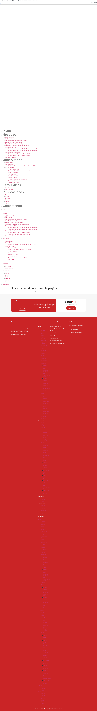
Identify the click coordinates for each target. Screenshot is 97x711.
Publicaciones (13, 192)
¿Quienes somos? (9, 137)
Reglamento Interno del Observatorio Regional (16, 140)
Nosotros (10, 134)
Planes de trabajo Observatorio (12, 152)
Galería (7, 201)
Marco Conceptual (9, 167)
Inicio (7, 131)
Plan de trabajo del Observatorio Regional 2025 (19, 153)
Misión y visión (8, 139)
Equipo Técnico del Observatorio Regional (15, 143)
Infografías (7, 199)
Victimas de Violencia (13, 177)
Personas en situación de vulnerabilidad (17, 179)
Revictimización (11, 180)
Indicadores (8, 187)
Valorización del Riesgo (13, 182)
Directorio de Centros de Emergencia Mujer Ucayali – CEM (22, 165)
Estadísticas (12, 185)
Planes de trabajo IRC (10, 147)
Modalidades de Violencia (14, 175)
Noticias (7, 194)
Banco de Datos (9, 189)
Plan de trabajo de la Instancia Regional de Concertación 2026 (22, 150)
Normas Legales (9, 162)
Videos (7, 203)
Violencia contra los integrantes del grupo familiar (19, 170)
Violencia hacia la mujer (13, 169)
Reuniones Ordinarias (10, 157)
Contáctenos (12, 206)
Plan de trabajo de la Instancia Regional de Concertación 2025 (22, 148)
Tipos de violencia (12, 174)
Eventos (7, 196)
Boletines (7, 198)
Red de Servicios (9, 164)
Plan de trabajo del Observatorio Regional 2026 (19, 155)
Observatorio (12, 160)
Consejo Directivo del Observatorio (13, 142)
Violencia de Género (13, 172)
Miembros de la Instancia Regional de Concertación (17, 145)
